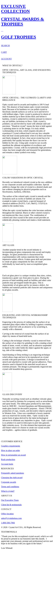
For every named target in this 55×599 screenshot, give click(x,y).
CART (4, 52)
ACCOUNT (6, 59)
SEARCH (5, 45)
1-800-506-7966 (8, 523)
